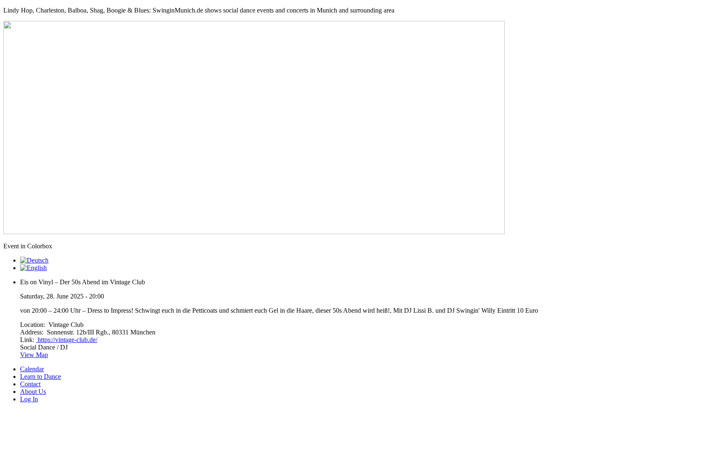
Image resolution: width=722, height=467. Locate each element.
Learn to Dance (40, 376)
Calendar (32, 369)
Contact (30, 384)
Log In (29, 399)
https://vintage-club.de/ (66, 339)
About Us (33, 391)
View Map (34, 354)
